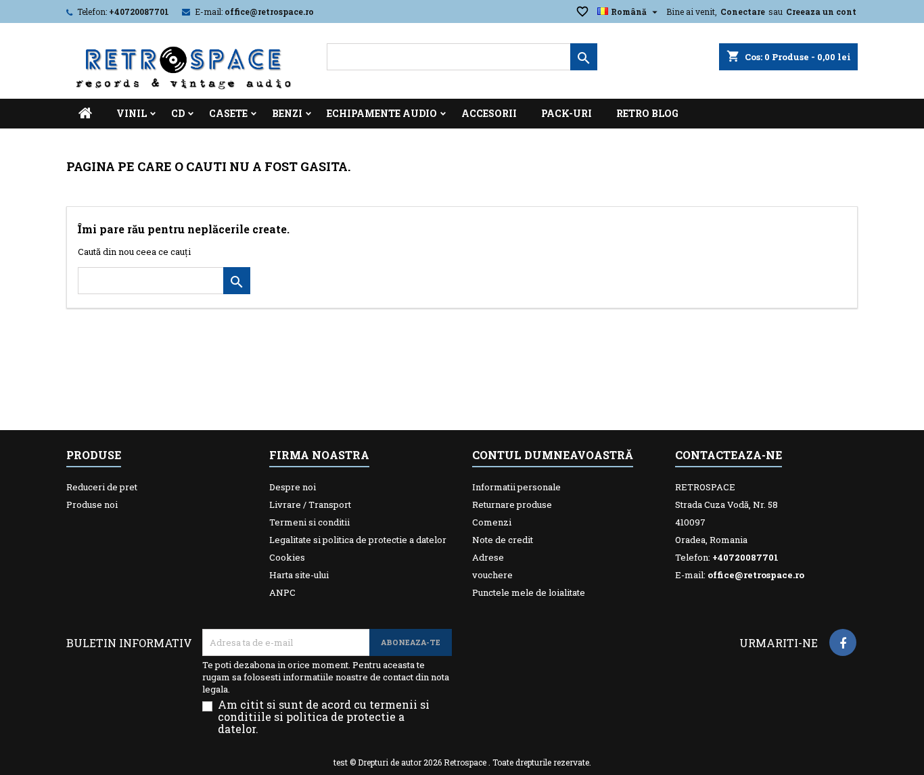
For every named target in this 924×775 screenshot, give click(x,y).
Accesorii (489, 113)
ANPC (282, 592)
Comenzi (491, 522)
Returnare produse (512, 504)
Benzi (287, 113)
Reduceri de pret (101, 487)
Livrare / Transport (310, 504)
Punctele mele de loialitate (528, 592)
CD (178, 113)
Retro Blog (647, 113)
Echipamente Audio (382, 113)
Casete (228, 113)
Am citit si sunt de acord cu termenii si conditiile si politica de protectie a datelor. (324, 717)
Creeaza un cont (821, 11)
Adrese (488, 557)
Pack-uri (566, 113)
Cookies (287, 557)
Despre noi (292, 487)
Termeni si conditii (309, 522)
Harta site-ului (299, 575)
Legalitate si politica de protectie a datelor (357, 540)
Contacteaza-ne (728, 455)
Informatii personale (516, 487)
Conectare (742, 11)
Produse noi (92, 504)
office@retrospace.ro (269, 11)
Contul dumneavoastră (552, 455)
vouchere (492, 575)
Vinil (131, 113)
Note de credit (502, 540)
